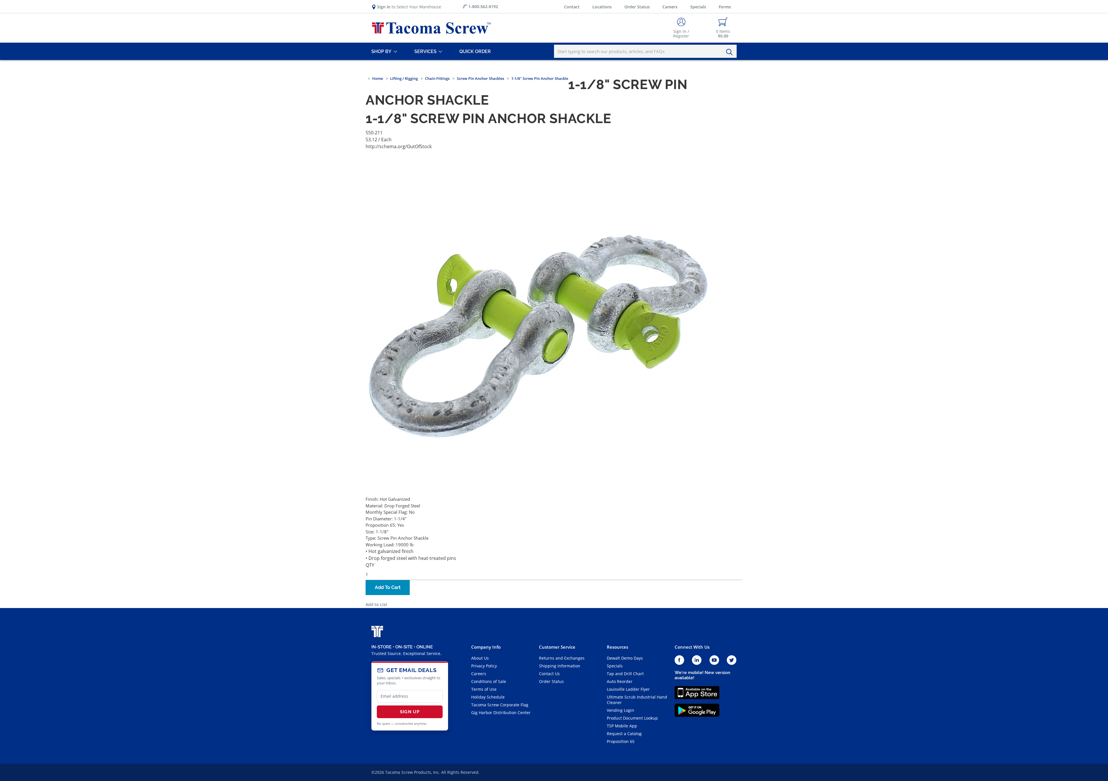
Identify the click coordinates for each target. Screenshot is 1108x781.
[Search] (730, 52)
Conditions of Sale (488, 681)
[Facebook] (679, 660)
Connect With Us (692, 647)
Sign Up (410, 711)
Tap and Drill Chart (625, 673)
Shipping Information (559, 666)
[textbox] (645, 51)
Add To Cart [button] (387, 587)
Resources (617, 647)
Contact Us (549, 673)
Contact (572, 7)
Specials (698, 7)
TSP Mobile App (622, 726)
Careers (669, 7)
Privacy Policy (484, 666)
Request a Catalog (624, 733)
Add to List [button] (376, 604)
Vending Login (620, 710)
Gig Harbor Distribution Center (501, 712)
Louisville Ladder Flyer (628, 689)
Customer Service (557, 647)
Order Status (637, 7)
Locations (602, 7)
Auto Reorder (619, 681)
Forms (725, 7)
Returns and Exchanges (562, 658)
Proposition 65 (621, 741)
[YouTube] (714, 660)
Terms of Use (484, 689)
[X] (732, 660)
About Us (480, 658)
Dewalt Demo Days (625, 658)
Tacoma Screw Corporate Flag (499, 704)
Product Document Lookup (632, 718)
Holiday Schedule (488, 697)
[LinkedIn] (696, 660)
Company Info (486, 647)
